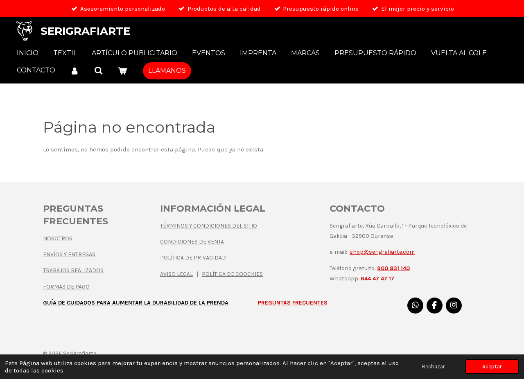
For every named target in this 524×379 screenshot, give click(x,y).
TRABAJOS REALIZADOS (73, 270)
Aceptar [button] (492, 366)
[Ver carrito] (122, 70)
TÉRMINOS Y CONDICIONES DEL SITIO (208, 225)
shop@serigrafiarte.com (382, 251)
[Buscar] (98, 70)
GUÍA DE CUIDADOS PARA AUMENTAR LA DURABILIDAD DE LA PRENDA (135, 302)
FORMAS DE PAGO (66, 286)
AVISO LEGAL (176, 274)
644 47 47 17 (377, 278)
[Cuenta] (74, 70)
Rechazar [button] (433, 366)
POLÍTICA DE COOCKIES (232, 274)
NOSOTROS (57, 238)
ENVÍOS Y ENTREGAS (69, 254)
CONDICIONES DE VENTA (192, 241)
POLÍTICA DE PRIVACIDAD (193, 257)
